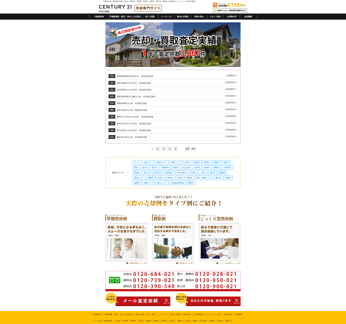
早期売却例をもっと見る (138, 263)
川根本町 (227, 167)
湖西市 (216, 162)
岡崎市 (189, 178)
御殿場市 (169, 173)
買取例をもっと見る (186, 263)
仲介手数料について (201, 314)
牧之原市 (186, 167)
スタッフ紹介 (215, 16)
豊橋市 (137, 173)
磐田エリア (162, 162)
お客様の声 (232, 16)
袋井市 (226, 162)
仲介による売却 (133, 16)
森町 (136, 167)
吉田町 (197, 167)
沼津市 (193, 173)
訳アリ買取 (150, 16)
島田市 (176, 167)
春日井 (218, 178)
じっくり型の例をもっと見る (230, 263)
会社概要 (248, 16)
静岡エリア (175, 162)
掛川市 (145, 167)
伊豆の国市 (181, 173)
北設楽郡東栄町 (177, 183)
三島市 (203, 173)
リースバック (166, 16)
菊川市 (154, 167)
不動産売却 (99, 16)
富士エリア (162, 183)
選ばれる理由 (182, 16)
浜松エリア (148, 162)
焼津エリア (148, 183)
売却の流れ (199, 16)
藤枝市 (217, 167)
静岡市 (207, 162)
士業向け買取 (139, 314)
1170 (187, 149)
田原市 (180, 178)
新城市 (170, 178)
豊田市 (191, 183)
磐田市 (197, 162)
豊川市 (213, 173)
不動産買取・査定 (117, 16)
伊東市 (160, 178)
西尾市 (228, 178)
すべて (137, 162)
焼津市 (207, 167)
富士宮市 (157, 173)
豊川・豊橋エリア (204, 178)
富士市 (147, 173)
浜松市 (187, 162)
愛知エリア (139, 178)
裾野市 (137, 183)
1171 (193, 149)
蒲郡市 (150, 178)
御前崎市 (165, 167)
